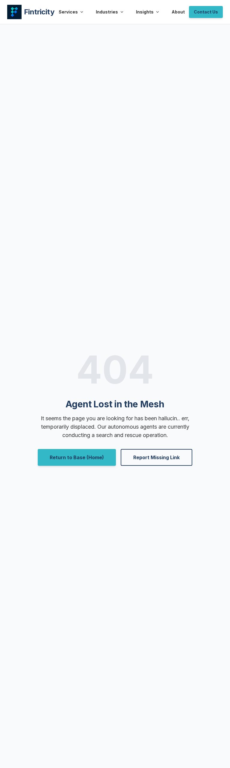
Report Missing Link (156, 457)
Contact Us (206, 11)
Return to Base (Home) (77, 457)
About (178, 11)
